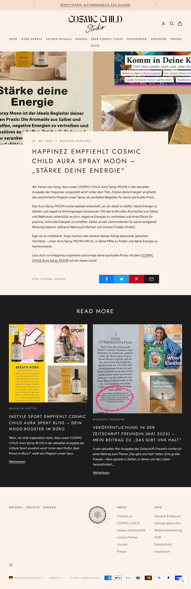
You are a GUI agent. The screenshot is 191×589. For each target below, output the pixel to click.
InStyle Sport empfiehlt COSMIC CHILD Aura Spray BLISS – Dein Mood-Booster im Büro (47, 423)
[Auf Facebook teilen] (106, 279)
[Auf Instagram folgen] (11, 565)
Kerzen (81, 39)
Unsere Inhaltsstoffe (131, 530)
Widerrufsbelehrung (168, 530)
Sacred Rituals (59, 39)
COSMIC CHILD (128, 523)
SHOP (13, 39)
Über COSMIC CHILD (107, 39)
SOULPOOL (159, 39)
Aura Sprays (31, 39)
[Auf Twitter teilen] (121, 279)
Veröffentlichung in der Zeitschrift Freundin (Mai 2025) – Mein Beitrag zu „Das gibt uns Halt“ (137, 434)
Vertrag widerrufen (167, 523)
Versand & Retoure (167, 516)
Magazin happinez (75, 141)
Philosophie (136, 39)
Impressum (162, 551)
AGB (157, 537)
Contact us (124, 516)
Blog (95, 45)
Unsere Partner (127, 537)
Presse (176, 39)
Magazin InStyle (23, 408)
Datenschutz (163, 544)
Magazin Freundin (109, 419)
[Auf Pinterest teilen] (136, 279)
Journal (122, 544)
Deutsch (55, 577)
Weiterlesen (17, 461)
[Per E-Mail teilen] (151, 279)
